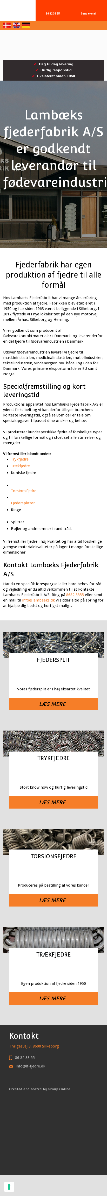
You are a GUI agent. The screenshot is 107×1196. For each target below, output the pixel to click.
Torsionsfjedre (23, 491)
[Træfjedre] (53, 969)
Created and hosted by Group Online (39, 1089)
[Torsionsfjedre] (53, 871)
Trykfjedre (20, 459)
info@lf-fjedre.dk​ (30, 1066)
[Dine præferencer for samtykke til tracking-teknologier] (9, 1187)
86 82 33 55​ (25, 1057)
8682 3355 (75, 594)
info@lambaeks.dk (38, 600)
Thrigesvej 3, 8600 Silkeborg (34, 1046)
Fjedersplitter (23, 503)
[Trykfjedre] (53, 773)
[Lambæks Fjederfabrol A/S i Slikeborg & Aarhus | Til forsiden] (53, 45)
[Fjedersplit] (53, 675)
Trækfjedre (20, 466)
